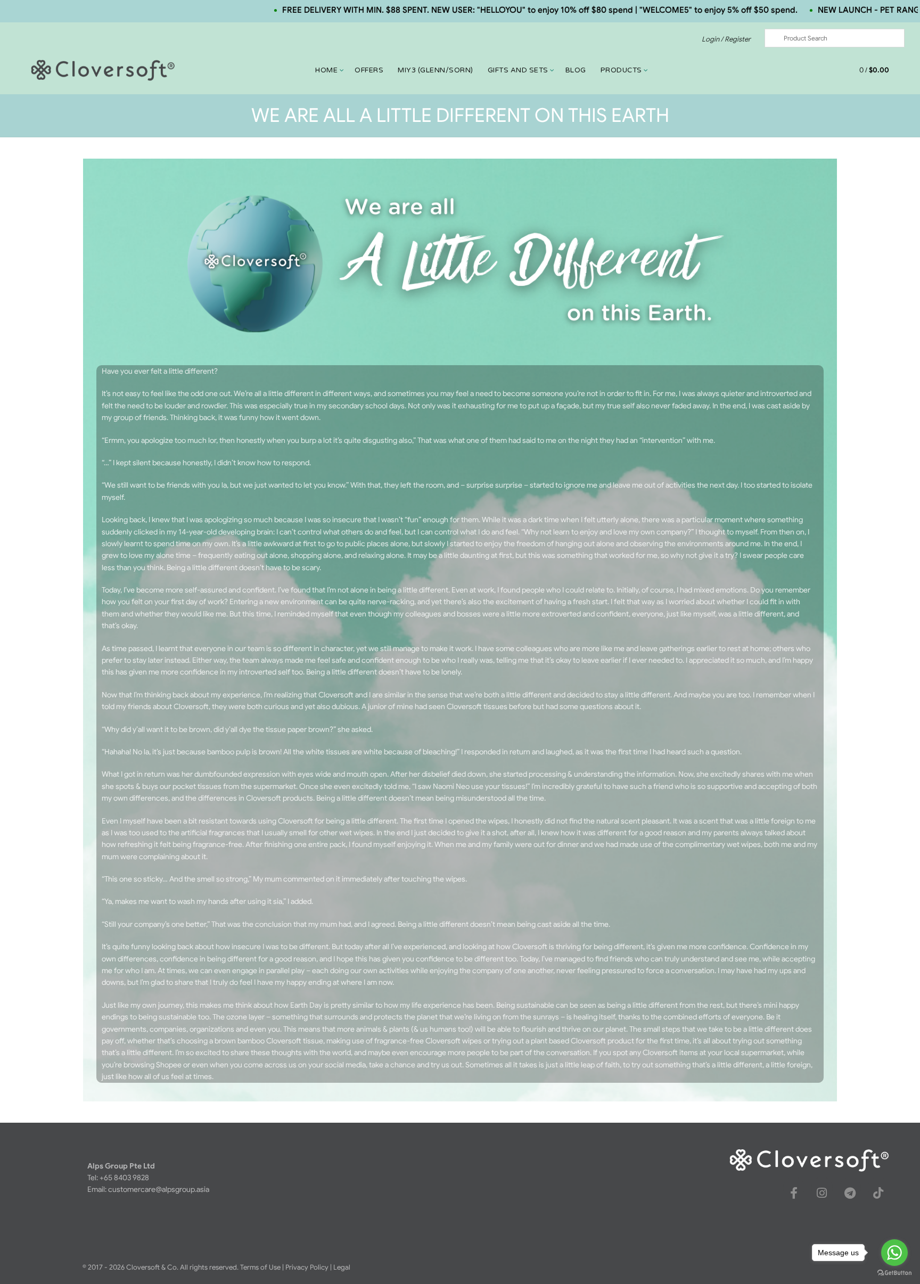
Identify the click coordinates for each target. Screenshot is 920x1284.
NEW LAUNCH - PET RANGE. (824, 10)
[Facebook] (793, 1193)
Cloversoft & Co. (152, 1267)
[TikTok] (878, 1193)
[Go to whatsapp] (894, 1252)
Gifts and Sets (518, 70)
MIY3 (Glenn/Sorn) (435, 70)
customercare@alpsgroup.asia (158, 1189)
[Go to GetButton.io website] (894, 1273)
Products (621, 70)
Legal (341, 1267)
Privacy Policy (306, 1267)
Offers (369, 70)
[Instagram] (822, 1193)
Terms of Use (260, 1267)
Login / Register (726, 39)
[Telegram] (850, 1193)
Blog (575, 70)
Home (326, 70)
